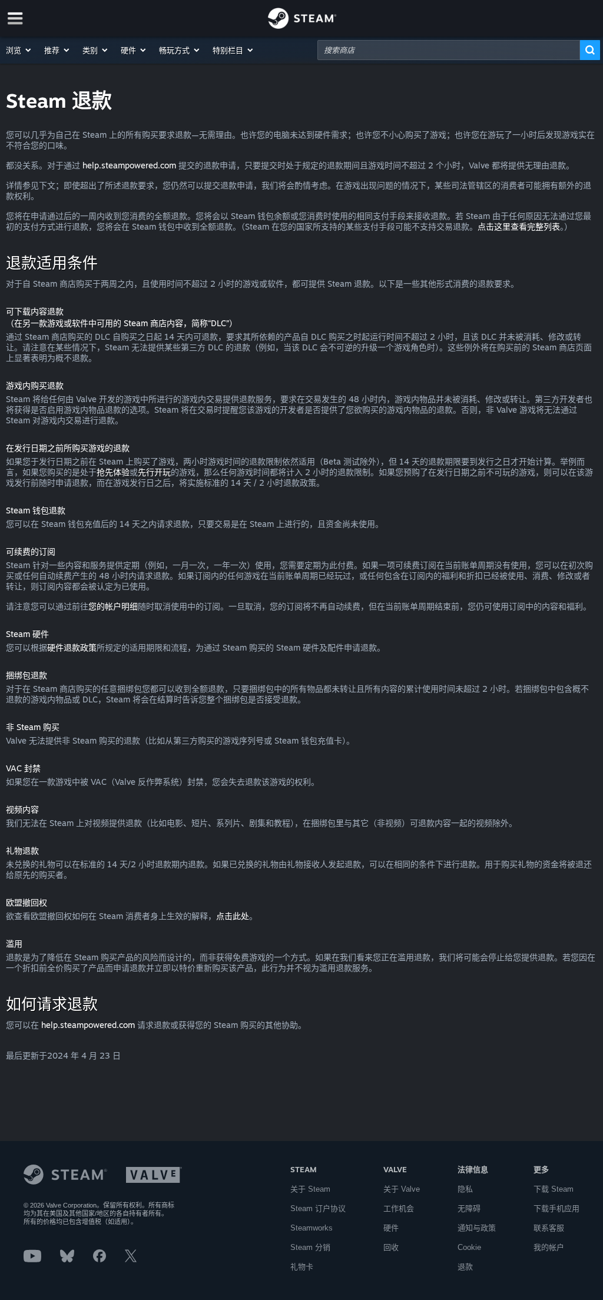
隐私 (465, 1189)
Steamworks (311, 1227)
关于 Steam (310, 1189)
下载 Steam (554, 1189)
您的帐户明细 (113, 606)
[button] (19, 50)
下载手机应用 (556, 1208)
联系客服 (549, 1227)
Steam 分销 (310, 1247)
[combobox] (448, 50)
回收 (391, 1247)
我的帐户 (549, 1247)
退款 (465, 1266)
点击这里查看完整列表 (519, 226)
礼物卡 (301, 1266)
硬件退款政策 (72, 647)
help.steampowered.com (129, 165)
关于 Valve (401, 1189)
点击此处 (232, 916)
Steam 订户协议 (318, 1208)
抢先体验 (113, 472)
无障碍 (469, 1208)
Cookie (469, 1247)
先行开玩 (154, 472)
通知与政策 (477, 1227)
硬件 (391, 1227)
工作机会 (398, 1208)
